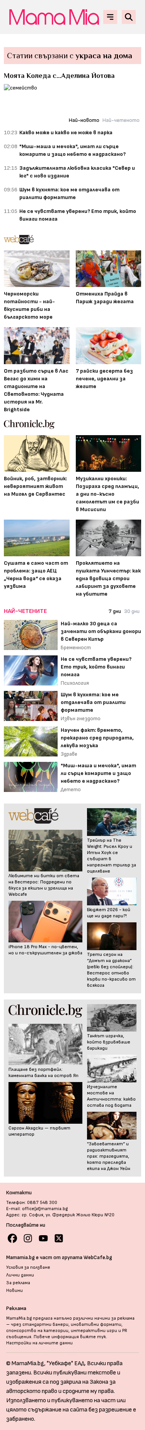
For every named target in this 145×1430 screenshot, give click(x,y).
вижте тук (93, 1337)
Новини (14, 1290)
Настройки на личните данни (39, 1343)
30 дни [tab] (132, 611)
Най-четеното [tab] (121, 120)
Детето (71, 789)
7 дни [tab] (115, 611)
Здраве (69, 754)
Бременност (76, 647)
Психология (75, 683)
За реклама (18, 1283)
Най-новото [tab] (84, 120)
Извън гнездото (81, 718)
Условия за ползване (28, 1267)
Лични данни (20, 1275)
